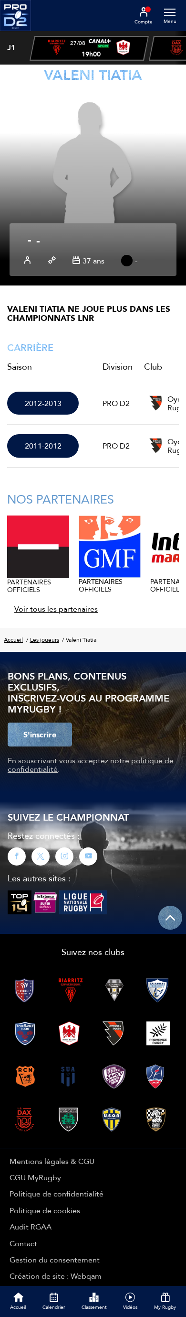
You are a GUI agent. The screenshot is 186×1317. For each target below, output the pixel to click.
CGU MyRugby (35, 1177)
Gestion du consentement (55, 1259)
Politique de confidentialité (56, 1193)
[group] (89, 48)
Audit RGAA (31, 1226)
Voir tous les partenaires (56, 608)
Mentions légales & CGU (52, 1161)
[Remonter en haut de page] (170, 918)
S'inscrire (39, 734)
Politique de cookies (45, 1210)
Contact (23, 1243)
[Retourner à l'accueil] (15, 34)
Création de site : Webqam (56, 1276)
